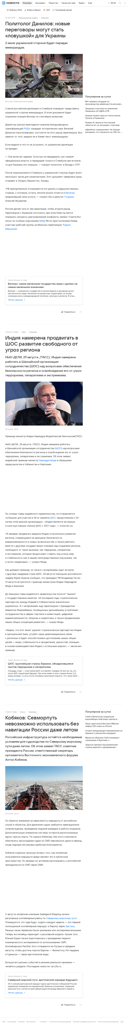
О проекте (43, 1022)
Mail (4, 1022)
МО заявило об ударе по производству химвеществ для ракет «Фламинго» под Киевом (103, 102)
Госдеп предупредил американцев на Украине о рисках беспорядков (103, 732)
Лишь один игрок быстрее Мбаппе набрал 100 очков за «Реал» (102, 725)
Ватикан (70, 192)
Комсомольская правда (28, 18)
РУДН (27, 128)
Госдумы (69, 196)
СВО (48, 10)
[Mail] (4, 3)
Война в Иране (34, 10)
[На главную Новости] (12, 3)
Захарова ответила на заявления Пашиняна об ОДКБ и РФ (101, 109)
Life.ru (22, 712)
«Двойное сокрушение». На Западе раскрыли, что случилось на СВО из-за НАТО (103, 131)
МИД (42, 221)
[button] (44, 76)
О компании (12, 1022)
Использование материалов (108, 1022)
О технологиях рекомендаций (60, 1022)
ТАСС (24, 332)
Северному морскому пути (61, 918)
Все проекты (31, 1022)
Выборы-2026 (16, 10)
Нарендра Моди (47, 460)
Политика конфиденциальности (84, 1022)
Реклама (21, 1022)
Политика (45, 18)
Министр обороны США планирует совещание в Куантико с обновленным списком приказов (102, 739)
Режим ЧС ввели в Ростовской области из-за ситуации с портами (102, 123)
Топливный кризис (63, 10)
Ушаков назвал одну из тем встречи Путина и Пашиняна (102, 116)
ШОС (58, 448)
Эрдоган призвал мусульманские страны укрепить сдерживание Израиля (101, 746)
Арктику (70, 926)
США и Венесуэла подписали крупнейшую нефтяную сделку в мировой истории (101, 718)
